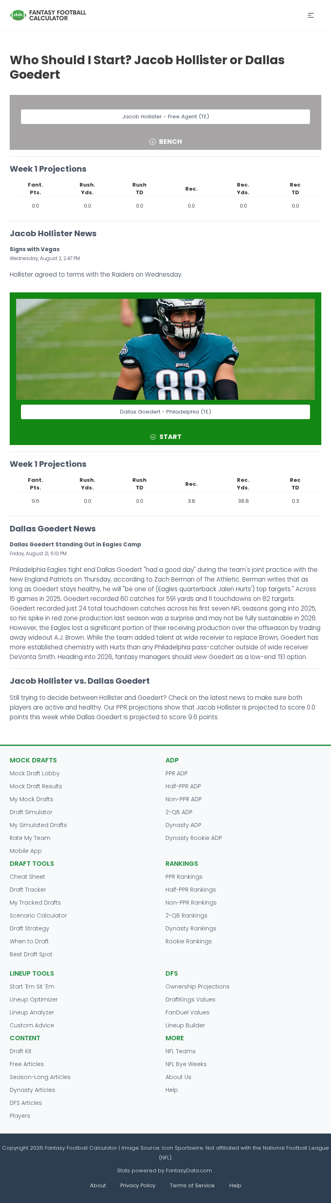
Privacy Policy (137, 1185)
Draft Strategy (29, 928)
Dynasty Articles (32, 1090)
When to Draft (29, 941)
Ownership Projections (198, 987)
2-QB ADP (179, 812)
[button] (310, 15)
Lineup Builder (185, 1025)
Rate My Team (30, 838)
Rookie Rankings (189, 941)
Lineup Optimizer (34, 999)
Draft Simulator (31, 812)
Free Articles (27, 1064)
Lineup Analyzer (32, 1012)
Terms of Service (192, 1185)
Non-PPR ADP (184, 799)
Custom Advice (32, 1025)
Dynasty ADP (183, 825)
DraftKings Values (191, 999)
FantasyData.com (190, 1170)
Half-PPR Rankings (191, 890)
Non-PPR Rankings (191, 903)
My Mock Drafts (31, 799)
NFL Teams (181, 1051)
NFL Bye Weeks (186, 1064)
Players (20, 1116)
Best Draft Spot (31, 954)
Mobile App (26, 851)
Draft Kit (20, 1051)
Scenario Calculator (38, 915)
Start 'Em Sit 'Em (32, 987)
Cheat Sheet (27, 877)
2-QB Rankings (186, 915)
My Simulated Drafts (38, 825)
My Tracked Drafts (35, 903)
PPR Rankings (184, 877)
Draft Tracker (28, 890)
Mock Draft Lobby (35, 773)
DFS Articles (26, 1103)
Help (172, 1090)
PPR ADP (177, 773)
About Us (178, 1077)
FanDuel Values (187, 1012)
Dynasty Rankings (191, 928)
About (98, 1185)
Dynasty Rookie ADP (194, 838)
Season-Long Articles (40, 1077)
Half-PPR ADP (183, 786)
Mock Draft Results (36, 786)
